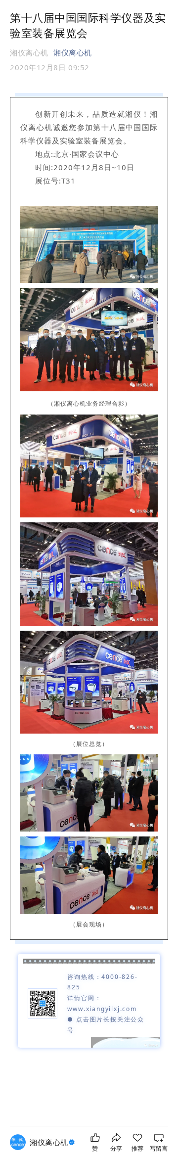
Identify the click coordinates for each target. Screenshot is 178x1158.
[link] (53, 1142)
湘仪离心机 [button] (72, 52)
